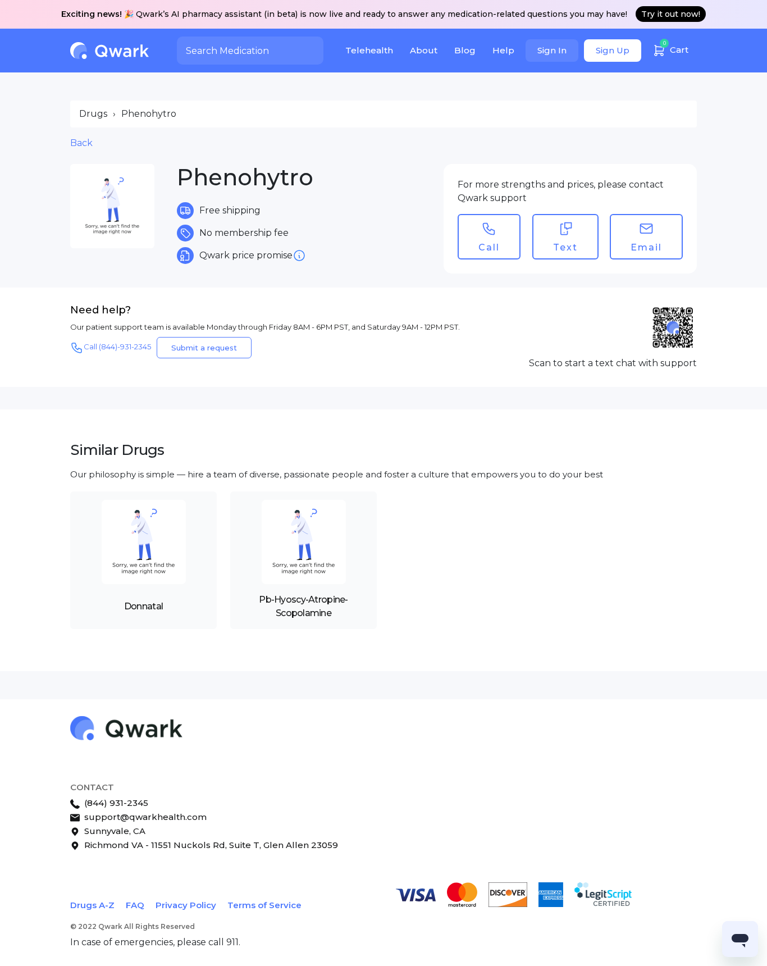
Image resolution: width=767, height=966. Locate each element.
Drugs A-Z (92, 905)
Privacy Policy (186, 905)
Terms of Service (264, 905)
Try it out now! (670, 14)
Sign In (552, 50)
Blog (465, 50)
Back (81, 143)
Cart (676, 47)
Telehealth (369, 50)
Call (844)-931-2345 (117, 346)
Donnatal (143, 606)
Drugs (93, 113)
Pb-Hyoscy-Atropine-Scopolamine (303, 606)
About (423, 50)
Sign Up (612, 50)
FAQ (135, 905)
